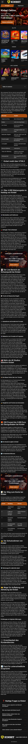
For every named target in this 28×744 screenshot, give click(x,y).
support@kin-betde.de (21, 737)
